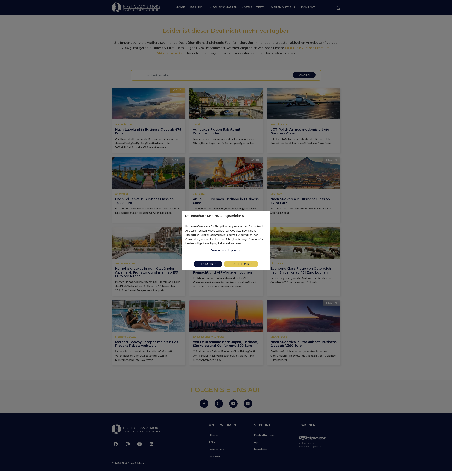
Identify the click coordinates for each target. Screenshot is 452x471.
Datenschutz (218, 250)
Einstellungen (241, 264)
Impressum (234, 250)
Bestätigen (208, 264)
